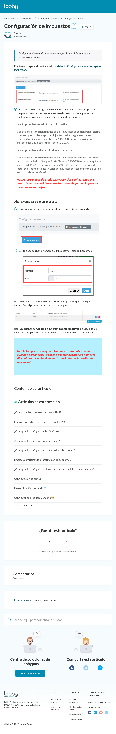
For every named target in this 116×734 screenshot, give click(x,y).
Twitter (85, 667)
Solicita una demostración (99, 702)
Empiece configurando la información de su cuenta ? (42, 459)
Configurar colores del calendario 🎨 (34, 497)
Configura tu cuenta (73, 18)
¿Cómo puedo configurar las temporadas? (37, 440)
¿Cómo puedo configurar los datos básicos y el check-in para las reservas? (54, 469)
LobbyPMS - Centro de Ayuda (18, 18)
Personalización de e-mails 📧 (30, 488)
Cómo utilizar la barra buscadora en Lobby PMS (39, 421)
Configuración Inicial (48, 18)
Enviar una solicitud (30, 673)
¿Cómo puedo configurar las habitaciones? (37, 431)
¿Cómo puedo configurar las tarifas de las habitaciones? (44, 450)
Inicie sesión (21, 599)
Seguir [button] (88, 26)
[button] (109, 6)
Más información (25, 505)
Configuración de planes (27, 478)
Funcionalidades (76, 714)
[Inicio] (11, 6)
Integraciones (75, 719)
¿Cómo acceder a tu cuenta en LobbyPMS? (37, 412)
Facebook (71, 667)
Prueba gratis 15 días (97, 707)
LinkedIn (100, 667)
